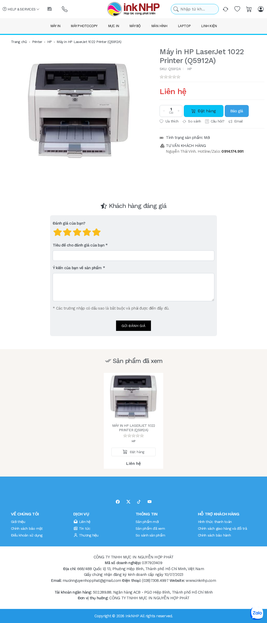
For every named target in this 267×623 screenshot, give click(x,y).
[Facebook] (117, 502)
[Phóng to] (79, 110)
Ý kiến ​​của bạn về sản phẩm (77, 268)
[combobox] (195, 9)
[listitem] (79, 110)
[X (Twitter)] (128, 502)
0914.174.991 (232, 151)
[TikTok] (139, 502)
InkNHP (132, 616)
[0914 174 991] (65, 9)
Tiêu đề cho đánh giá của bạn (78, 245)
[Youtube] (149, 502)
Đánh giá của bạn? (69, 223)
